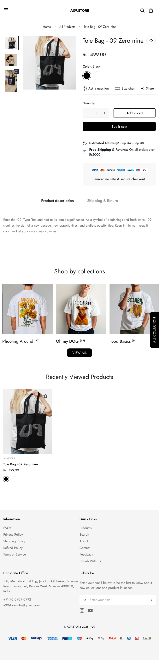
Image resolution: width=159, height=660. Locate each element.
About (84, 541)
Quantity (89, 103)
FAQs (7, 527)
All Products (67, 26)
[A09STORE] (80, 10)
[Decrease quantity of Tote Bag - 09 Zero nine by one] (87, 113)
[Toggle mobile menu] (5, 9)
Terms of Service (14, 554)
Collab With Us (90, 561)
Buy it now (119, 126)
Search (84, 534)
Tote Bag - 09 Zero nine (20, 464)
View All (79, 352)
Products (86, 527)
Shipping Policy (14, 541)
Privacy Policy (13, 534)
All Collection (154, 330)
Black (87, 76)
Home (47, 26)
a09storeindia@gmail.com (21, 605)
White (97, 76)
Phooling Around (20, 341)
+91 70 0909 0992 (17, 599)
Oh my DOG (70, 341)
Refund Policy (13, 547)
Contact (85, 547)
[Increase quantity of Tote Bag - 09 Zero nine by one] (104, 113)
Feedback (86, 554)
